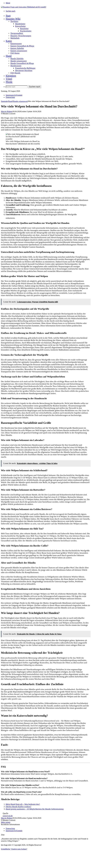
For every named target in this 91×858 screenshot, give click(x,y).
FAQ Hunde (15, 73)
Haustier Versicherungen (20, 36)
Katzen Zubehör (17, 48)
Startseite (4, 101)
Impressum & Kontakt (14, 95)
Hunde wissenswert (18, 61)
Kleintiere (11, 75)
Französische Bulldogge (25, 68)
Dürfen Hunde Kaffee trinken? (18, 806)
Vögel (9, 78)
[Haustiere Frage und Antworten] (23, 7)
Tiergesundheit (16, 33)
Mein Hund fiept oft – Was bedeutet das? (23, 804)
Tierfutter (14, 21)
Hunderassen (15, 66)
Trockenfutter (25, 31)
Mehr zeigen (5, 822)
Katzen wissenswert (18, 51)
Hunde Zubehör (17, 58)
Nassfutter (24, 28)
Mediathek (14, 38)
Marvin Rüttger (6, 111)
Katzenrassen (16, 43)
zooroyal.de (8, 816)
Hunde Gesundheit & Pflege (22, 63)
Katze (9, 40)
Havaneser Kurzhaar (23, 70)
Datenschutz (10, 97)
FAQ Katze (15, 53)
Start (8, 15)
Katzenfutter (20, 26)
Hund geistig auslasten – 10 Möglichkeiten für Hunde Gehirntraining (35, 809)
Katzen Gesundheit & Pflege (22, 46)
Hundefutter (20, 24)
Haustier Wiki (13, 18)
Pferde (9, 81)
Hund (8, 55)
